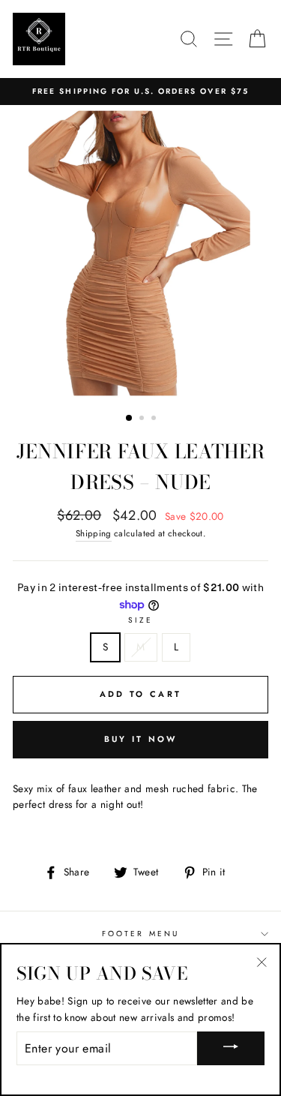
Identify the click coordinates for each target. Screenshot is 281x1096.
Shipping (94, 533)
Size (140, 620)
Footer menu (140, 933)
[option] (140, 92)
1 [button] (129, 418)
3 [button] (155, 419)
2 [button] (143, 419)
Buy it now (141, 739)
